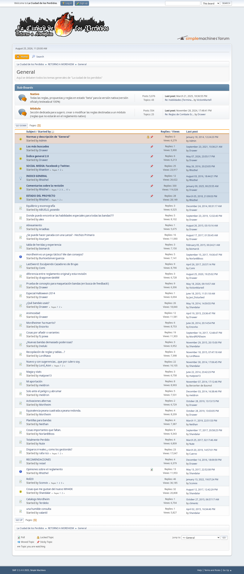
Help (199, 570)
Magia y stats (33, 371)
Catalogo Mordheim (38, 499)
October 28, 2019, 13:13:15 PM (202, 401)
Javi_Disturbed (196, 297)
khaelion (44, 169)
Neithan (43, 424)
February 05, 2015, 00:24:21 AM (203, 245)
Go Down (21, 125)
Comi (42, 268)
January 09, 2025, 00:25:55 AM (202, 186)
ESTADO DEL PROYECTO (40, 195)
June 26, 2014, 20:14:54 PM (200, 323)
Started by (44, 131)
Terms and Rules (212, 570)
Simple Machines (38, 570)
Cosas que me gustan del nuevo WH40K (49, 489)
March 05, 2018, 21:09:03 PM (201, 196)
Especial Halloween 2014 (40, 293)
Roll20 (30, 479)
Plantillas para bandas (38, 420)
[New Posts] (22, 98)
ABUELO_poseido (49, 209)
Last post (192, 131)
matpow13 (45, 375)
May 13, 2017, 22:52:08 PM (200, 469)
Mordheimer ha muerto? (40, 323)
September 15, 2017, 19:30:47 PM (204, 254)
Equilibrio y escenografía (40, 206)
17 (67, 189)
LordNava (45, 355)
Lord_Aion (45, 365)
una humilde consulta (38, 509)
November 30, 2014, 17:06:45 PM (204, 362)
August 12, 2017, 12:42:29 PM (202, 489)
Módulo (35, 108)
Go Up (19, 520)
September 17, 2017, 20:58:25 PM (204, 430)
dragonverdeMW (49, 277)
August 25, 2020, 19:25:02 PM (202, 274)
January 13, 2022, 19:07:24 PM (202, 479)
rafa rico (44, 453)
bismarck (44, 248)
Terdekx (44, 503)
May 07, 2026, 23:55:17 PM (200, 156)
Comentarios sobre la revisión (45, 185)
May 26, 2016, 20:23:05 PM (200, 166)
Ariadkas (44, 229)
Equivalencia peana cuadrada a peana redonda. (53, 410)
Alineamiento (34, 225)
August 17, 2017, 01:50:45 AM (202, 235)
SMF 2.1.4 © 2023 (20, 570)
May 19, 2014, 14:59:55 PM (200, 303)
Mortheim (45, 404)
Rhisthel (193, 170)
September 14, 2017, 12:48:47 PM (204, 332)
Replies (165, 131)
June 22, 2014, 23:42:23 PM (200, 372)
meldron (44, 385)
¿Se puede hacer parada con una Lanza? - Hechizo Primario (60, 235)
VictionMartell (204, 100)
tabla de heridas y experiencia (43, 244)
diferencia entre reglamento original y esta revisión (56, 274)
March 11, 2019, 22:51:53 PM (201, 420)
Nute (42, 443)
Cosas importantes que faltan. (43, 430)
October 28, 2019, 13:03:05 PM (202, 411)
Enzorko (44, 326)
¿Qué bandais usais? (37, 303)
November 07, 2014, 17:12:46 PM (204, 381)
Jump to (176, 537)
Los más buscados (37, 146)
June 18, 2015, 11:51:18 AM (200, 293)
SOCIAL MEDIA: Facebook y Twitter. (48, 166)
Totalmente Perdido (38, 439)
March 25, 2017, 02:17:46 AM (201, 440)
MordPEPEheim (197, 336)
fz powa (43, 336)
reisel (42, 463)
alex (41, 219)
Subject (31, 131)
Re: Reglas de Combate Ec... (179, 114)
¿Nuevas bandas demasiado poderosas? (49, 342)
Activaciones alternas (38, 401)
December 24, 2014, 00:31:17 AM (204, 206)
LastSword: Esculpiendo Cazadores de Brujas (52, 264)
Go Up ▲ (227, 570)
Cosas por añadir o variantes (42, 332)
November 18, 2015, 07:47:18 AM (204, 352)
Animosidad (33, 313)
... (64, 189)
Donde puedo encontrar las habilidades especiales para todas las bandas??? (70, 215)
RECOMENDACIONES (38, 459)
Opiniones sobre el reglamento (44, 469)
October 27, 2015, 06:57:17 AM (202, 499)
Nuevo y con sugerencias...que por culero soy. (53, 361)
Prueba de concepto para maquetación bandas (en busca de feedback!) (67, 283)
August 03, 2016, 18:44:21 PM (202, 176)
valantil (43, 512)
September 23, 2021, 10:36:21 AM (204, 146)
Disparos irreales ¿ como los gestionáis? (49, 449)
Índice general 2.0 (37, 156)
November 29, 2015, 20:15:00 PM (204, 342)
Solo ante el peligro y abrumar (44, 391)
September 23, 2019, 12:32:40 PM (204, 215)
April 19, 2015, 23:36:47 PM (200, 313)
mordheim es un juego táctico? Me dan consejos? (54, 254)
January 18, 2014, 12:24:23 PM (202, 137)
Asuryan (44, 239)
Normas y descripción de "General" (48, 136)
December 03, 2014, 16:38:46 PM (204, 391)
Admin (43, 140)
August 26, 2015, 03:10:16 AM (202, 225)
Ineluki (43, 346)
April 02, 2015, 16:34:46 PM (200, 509)
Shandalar (194, 307)
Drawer (202, 114)
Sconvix (43, 482)
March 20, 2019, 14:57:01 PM (201, 450)
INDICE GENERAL (36, 176)
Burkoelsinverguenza (51, 258)
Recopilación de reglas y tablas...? (45, 352)
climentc (193, 503)
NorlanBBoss (196, 258)
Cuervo (193, 453)
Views (176, 131)
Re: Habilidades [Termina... (179, 100)
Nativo (34, 94)
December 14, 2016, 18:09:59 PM (204, 459)
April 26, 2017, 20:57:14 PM (200, 264)
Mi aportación (34, 381)
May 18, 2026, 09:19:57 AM (200, 283)
